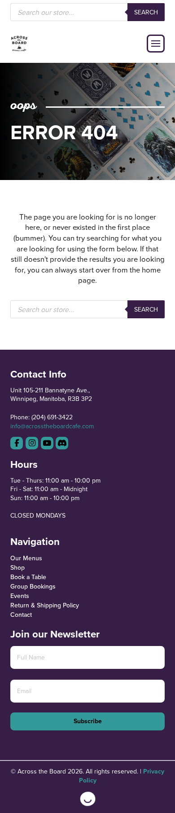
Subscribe (88, 720)
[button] (156, 44)
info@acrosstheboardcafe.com (52, 426)
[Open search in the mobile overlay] (87, 12)
